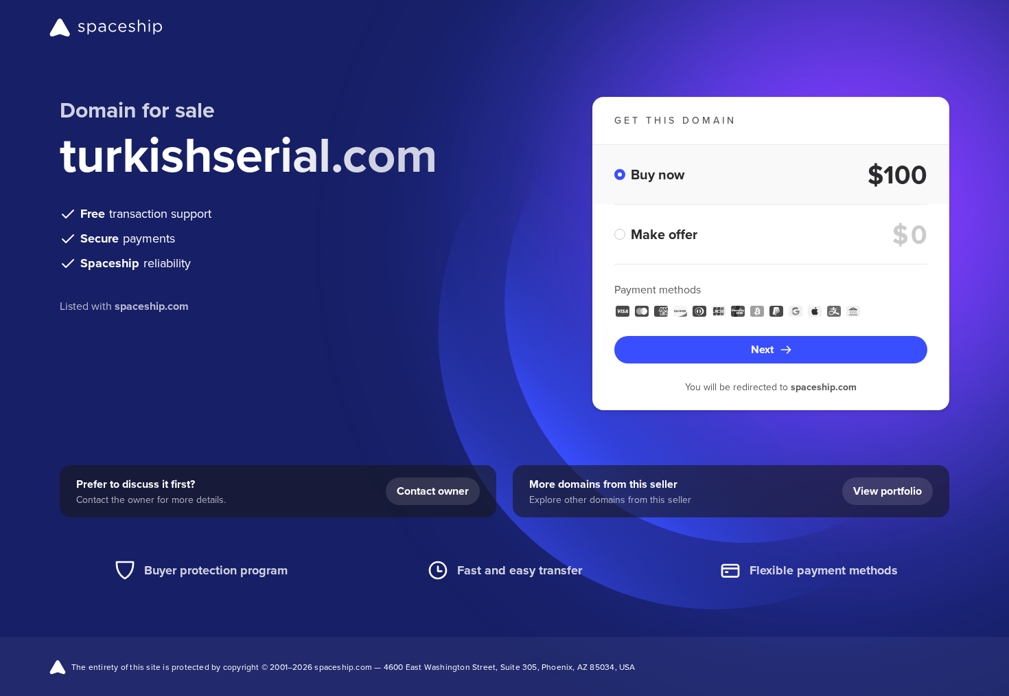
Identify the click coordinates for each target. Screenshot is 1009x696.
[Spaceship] (106, 27)
